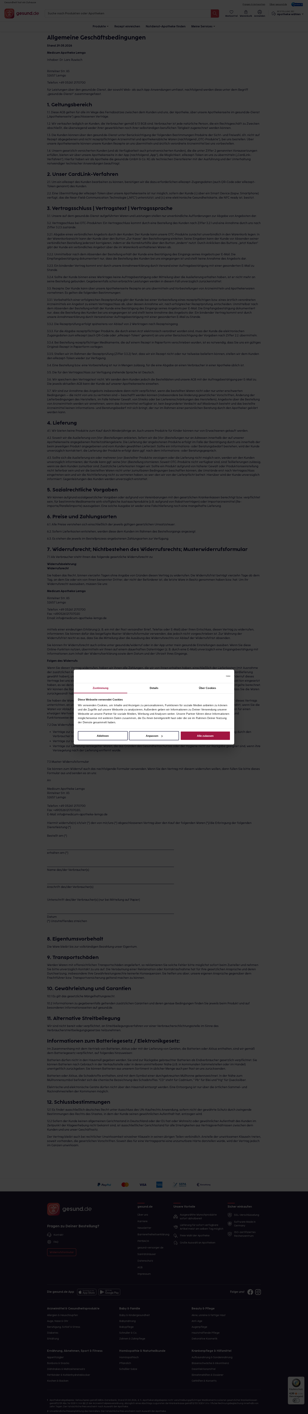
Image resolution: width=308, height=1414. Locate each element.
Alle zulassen (205, 735)
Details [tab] (154, 687)
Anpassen (152, 735)
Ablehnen (103, 735)
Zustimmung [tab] (101, 687)
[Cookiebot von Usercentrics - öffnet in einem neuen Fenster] (214, 676)
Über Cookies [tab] (207, 687)
